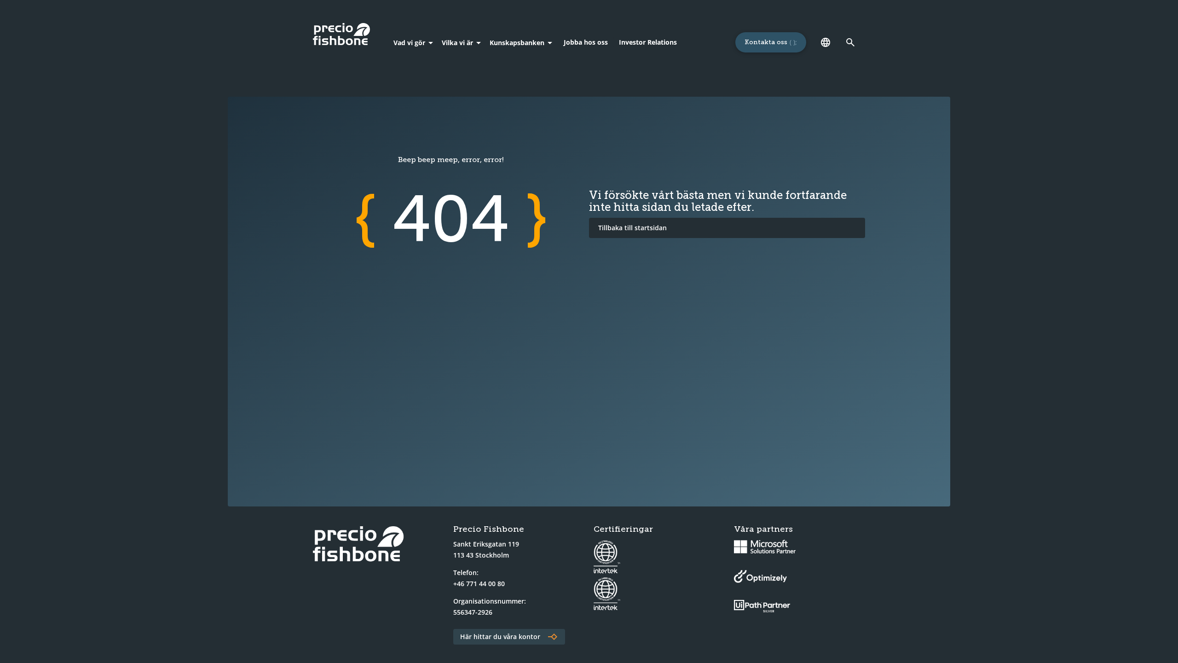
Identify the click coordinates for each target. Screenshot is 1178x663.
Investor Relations (648, 42)
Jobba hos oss (586, 42)
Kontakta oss (766, 42)
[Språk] (825, 42)
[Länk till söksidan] (850, 42)
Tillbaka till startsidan (632, 227)
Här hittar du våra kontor (500, 636)
